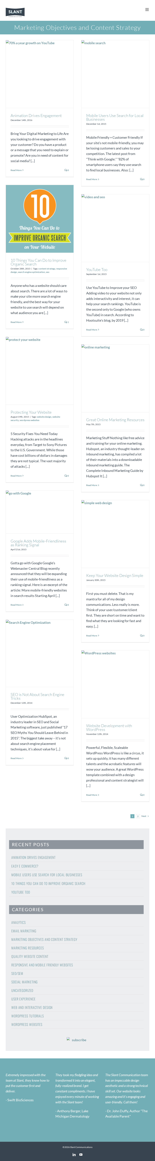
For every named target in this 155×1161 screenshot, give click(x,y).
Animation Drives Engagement (36, 115)
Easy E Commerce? (25, 866)
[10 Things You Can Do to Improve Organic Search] (40, 219)
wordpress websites (29, 420)
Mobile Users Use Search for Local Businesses (114, 117)
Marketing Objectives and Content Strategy (44, 939)
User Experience (23, 999)
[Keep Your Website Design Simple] (115, 534)
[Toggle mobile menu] (147, 10)
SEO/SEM (17, 973)
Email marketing (23, 931)
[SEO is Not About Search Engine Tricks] (40, 653)
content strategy (46, 268)
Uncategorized (22, 990)
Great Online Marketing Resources (115, 419)
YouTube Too (96, 269)
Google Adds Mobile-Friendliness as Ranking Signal (38, 543)
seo (47, 272)
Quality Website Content (29, 956)
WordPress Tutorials (27, 1016)
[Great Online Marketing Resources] (115, 378)
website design (44, 416)
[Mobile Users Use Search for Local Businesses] (115, 74)
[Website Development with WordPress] (115, 684)
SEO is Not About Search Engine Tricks (37, 696)
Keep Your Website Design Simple (114, 575)
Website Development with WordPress (109, 727)
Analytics (18, 922)
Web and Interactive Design (32, 1007)
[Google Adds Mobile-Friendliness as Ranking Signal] (40, 512)
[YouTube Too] (115, 228)
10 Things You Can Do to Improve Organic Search (38, 262)
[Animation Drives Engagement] (40, 74)
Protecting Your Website (31, 412)
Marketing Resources (27, 948)
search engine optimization (31, 272)
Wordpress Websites (26, 1024)
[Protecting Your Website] (40, 371)
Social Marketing (24, 982)
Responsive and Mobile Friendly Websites (42, 965)
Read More (16, 170)
